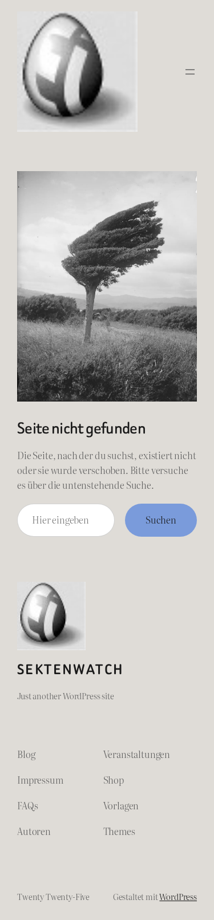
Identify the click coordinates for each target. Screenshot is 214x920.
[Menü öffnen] (190, 72)
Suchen (161, 519)
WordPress (178, 896)
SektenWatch (70, 669)
